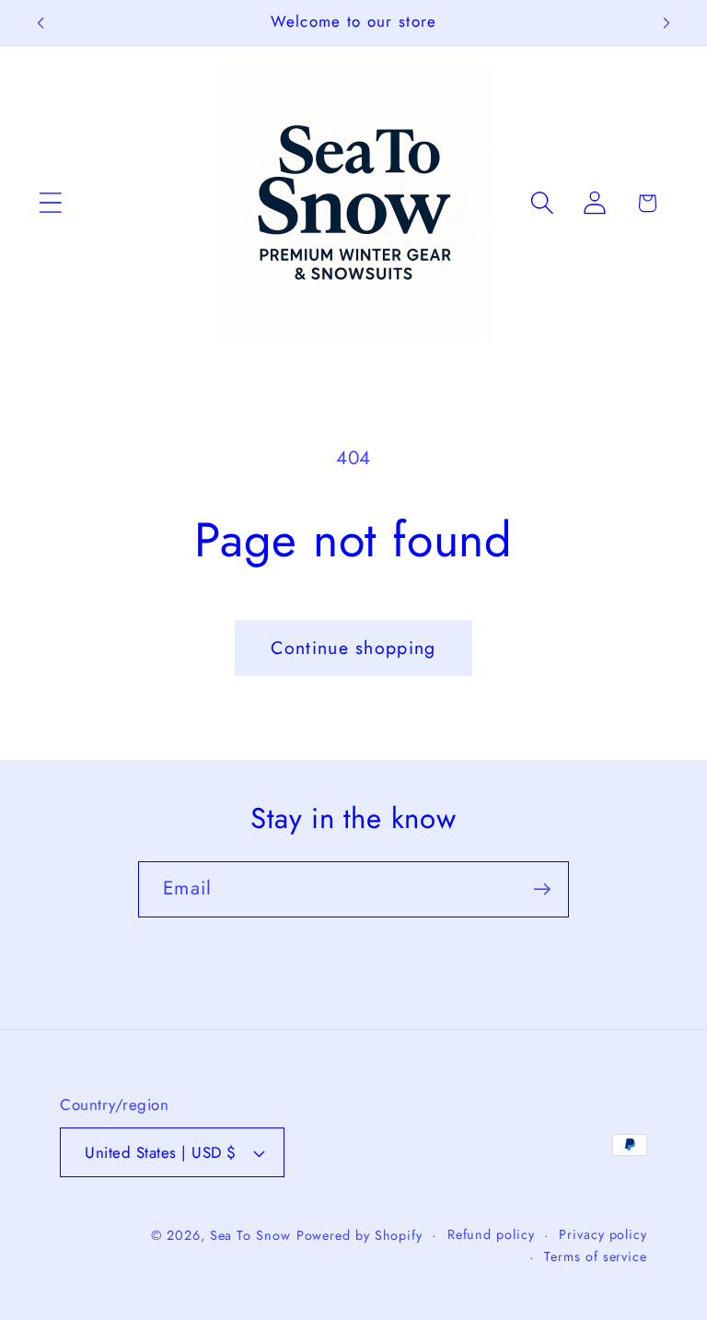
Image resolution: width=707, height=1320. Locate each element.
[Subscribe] (542, 889)
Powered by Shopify (359, 1235)
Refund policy (491, 1234)
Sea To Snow (250, 1235)
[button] (50, 203)
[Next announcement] (666, 23)
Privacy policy (603, 1234)
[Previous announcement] (40, 23)
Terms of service (595, 1256)
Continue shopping (353, 647)
